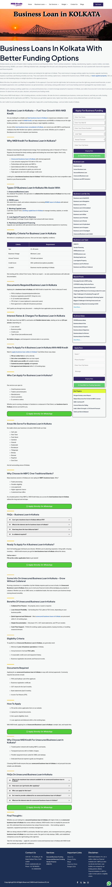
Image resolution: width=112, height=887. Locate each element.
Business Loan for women (81, 263)
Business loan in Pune (80, 204)
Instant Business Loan (80, 169)
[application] (45, 4)
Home (30, 4)
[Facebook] (77, 882)
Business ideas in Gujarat (81, 326)
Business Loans (40, 4)
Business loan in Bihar (80, 214)
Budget (64, 4)
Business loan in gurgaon (81, 227)
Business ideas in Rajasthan (81, 330)
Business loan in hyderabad (82, 224)
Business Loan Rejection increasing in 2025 (86, 304)
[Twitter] (81, 882)
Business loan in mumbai (81, 217)
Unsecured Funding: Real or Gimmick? (85, 287)
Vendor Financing (79, 247)
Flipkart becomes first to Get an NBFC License (87, 398)
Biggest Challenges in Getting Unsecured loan (87, 300)
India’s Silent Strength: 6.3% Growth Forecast (87, 408)
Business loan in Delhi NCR (81, 198)
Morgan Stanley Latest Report (82, 395)
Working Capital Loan (80, 257)
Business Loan (78, 166)
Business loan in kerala (80, 221)
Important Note (72, 864)
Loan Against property (80, 260)
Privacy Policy (71, 859)
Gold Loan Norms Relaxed (81, 411)
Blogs (82, 4)
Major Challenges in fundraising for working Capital (88, 297)
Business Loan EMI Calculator (82, 179)
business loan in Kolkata (39, 118)
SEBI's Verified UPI (79, 402)
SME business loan (79, 250)
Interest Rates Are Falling (81, 405)
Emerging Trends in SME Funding (83, 281)
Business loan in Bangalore (81, 201)
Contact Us (74, 4)
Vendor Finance (51, 861)
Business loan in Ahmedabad (82, 208)
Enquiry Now (89, 151)
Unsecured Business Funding (55, 859)
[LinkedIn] (84, 882)
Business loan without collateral (83, 267)
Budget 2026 (71, 866)
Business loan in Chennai (81, 211)
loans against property (99, 75)
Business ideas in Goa (80, 323)
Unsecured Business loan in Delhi (83, 234)
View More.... (78, 307)
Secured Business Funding (54, 857)
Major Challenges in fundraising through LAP (86, 294)
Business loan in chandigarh (82, 230)
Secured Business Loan (80, 172)
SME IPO (76, 244)
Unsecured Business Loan (81, 176)
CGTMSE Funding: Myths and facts (84, 284)
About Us (70, 857)
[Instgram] (88, 882)
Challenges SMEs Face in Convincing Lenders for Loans (89, 291)
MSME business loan (80, 254)
